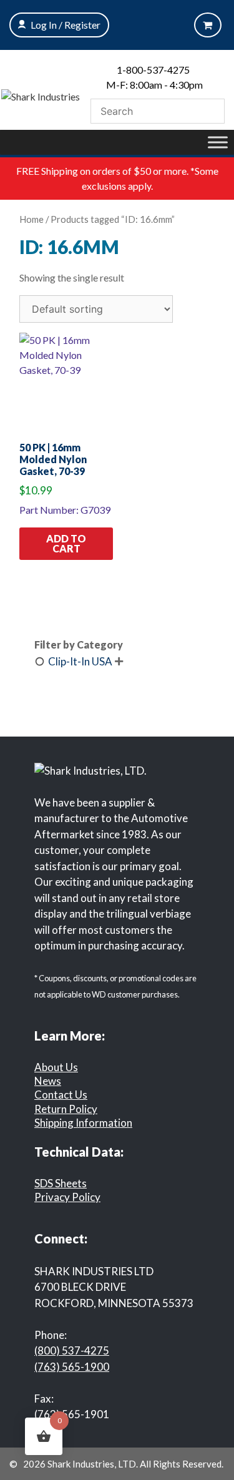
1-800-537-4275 (153, 70)
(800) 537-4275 (71, 1350)
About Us (56, 1067)
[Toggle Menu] (218, 142)
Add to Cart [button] (66, 543)
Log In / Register (65, 25)
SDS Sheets (60, 1183)
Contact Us (60, 1094)
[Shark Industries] (40, 95)
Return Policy (65, 1108)
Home (31, 219)
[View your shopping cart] (208, 24)
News (47, 1080)
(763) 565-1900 (71, 1366)
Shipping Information (83, 1122)
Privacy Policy (67, 1196)
